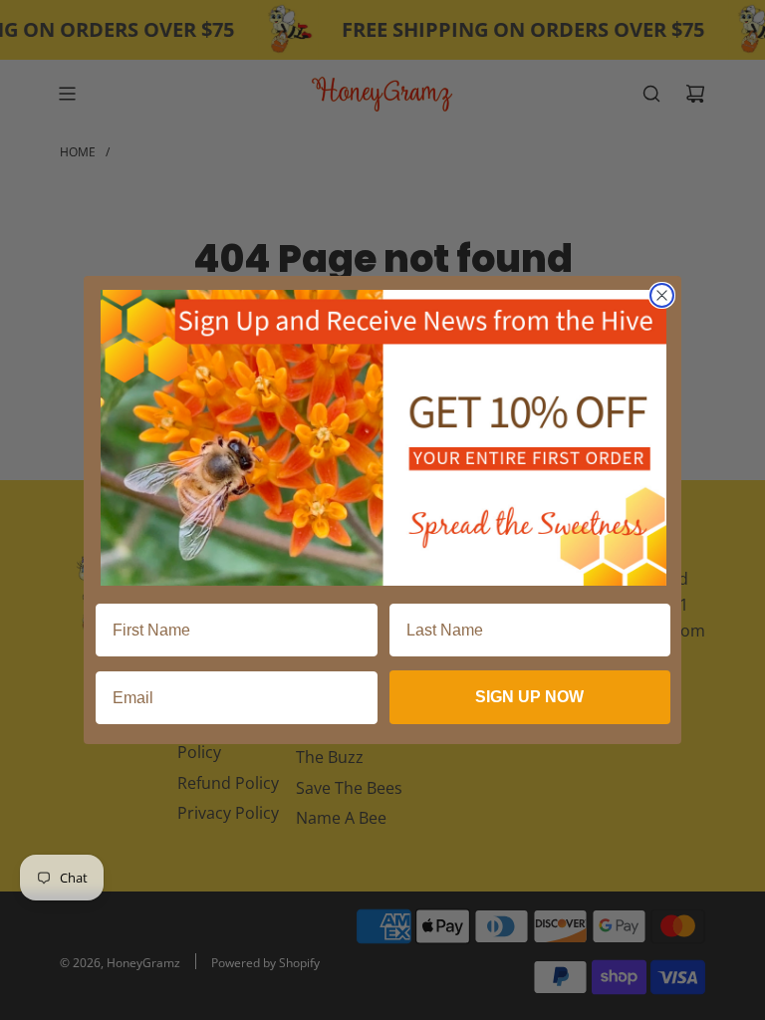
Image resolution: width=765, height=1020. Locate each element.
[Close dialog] (661, 295)
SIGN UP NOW (529, 696)
